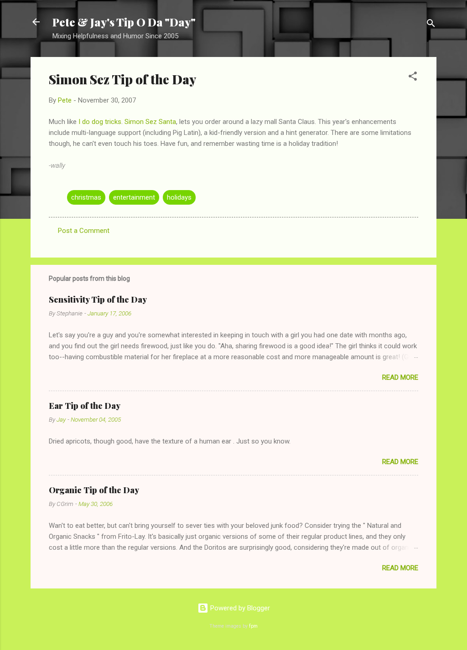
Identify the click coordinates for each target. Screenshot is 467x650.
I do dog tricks (99, 122)
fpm (253, 626)
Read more (400, 377)
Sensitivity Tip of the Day (98, 299)
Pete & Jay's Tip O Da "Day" (124, 22)
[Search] (430, 25)
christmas (86, 197)
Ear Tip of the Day (84, 405)
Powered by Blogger (239, 608)
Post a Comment (83, 231)
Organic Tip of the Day (94, 490)
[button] (412, 78)
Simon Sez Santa (150, 122)
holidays (179, 197)
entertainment (134, 197)
